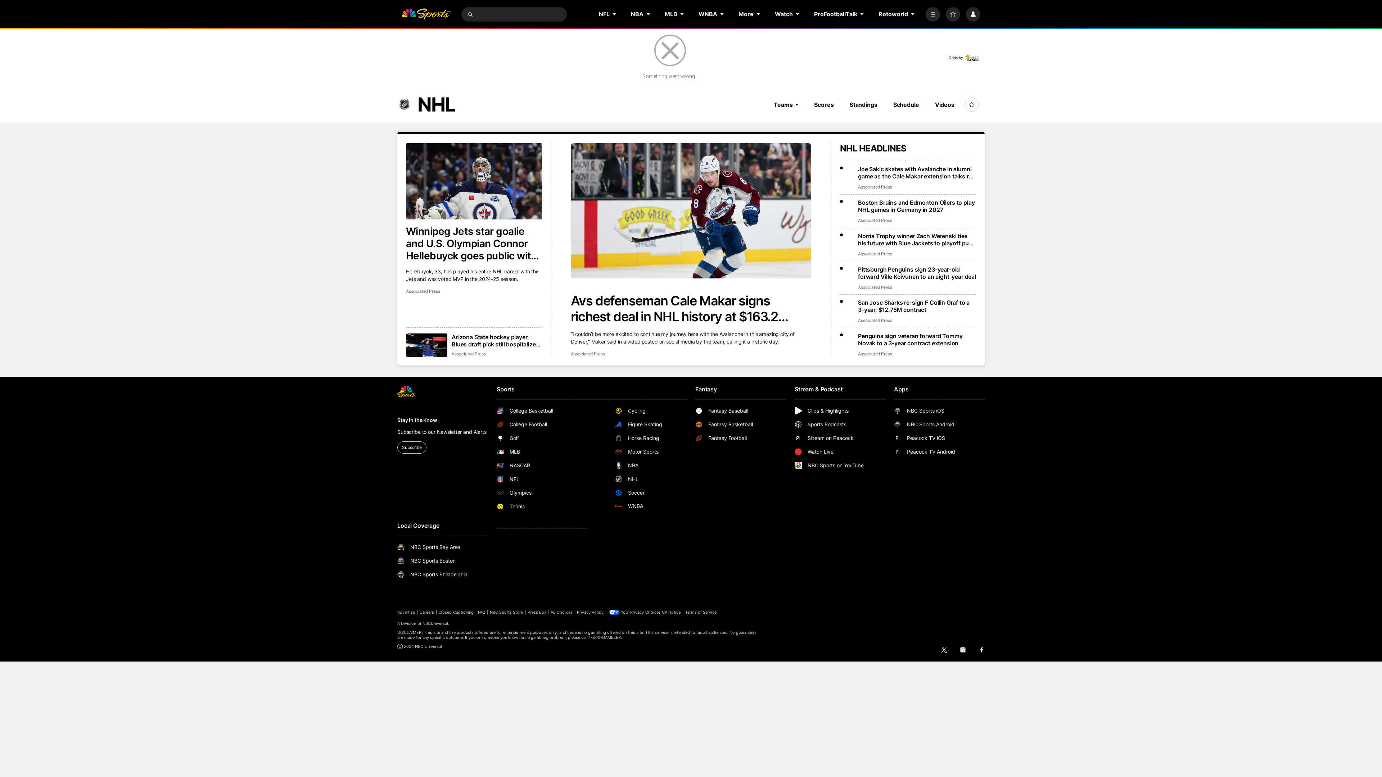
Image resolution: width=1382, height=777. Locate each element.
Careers (427, 612)
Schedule (906, 104)
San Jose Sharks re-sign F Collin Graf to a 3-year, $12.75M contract (914, 306)
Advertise (406, 612)
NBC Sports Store (506, 612)
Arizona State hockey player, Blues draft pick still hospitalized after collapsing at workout (495, 340)
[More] (933, 14)
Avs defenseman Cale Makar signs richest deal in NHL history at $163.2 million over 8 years (674, 308)
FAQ (481, 612)
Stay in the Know (417, 420)
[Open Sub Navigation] (615, 14)
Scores (824, 104)
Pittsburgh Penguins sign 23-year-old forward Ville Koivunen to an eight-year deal (917, 273)
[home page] (426, 14)
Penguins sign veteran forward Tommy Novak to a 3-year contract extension (910, 339)
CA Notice (671, 612)
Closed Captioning (456, 612)
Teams (783, 104)
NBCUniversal (435, 623)
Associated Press (588, 353)
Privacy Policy (590, 612)
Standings (863, 104)
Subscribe (412, 447)
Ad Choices (562, 612)
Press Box (537, 612)
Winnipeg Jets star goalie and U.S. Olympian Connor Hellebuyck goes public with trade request (471, 243)
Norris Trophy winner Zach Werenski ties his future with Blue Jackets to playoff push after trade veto (917, 239)
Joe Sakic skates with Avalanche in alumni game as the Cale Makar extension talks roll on (916, 172)
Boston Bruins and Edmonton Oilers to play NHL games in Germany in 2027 (916, 206)
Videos (944, 104)
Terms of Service (701, 612)
